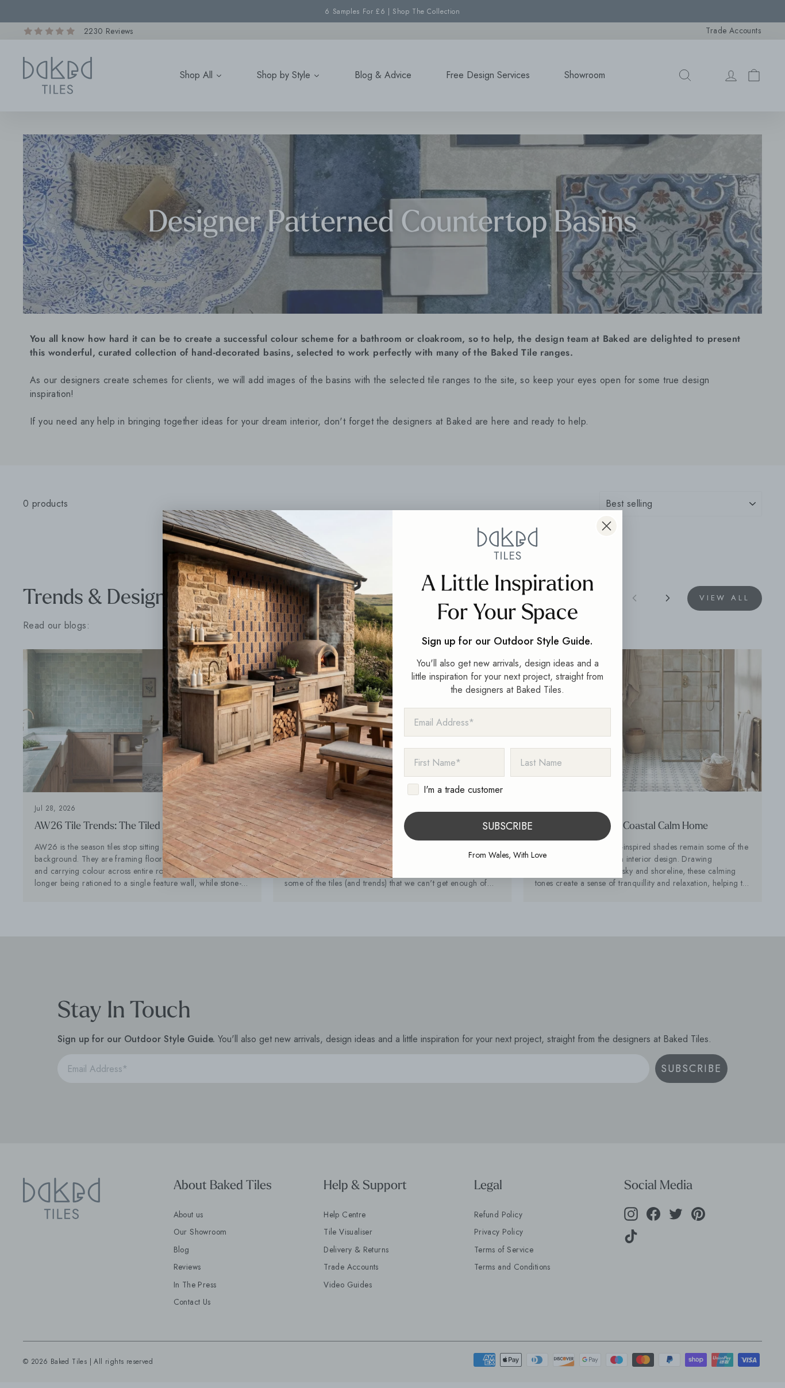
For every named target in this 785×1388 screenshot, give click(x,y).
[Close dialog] (607, 526)
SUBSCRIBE (507, 826)
